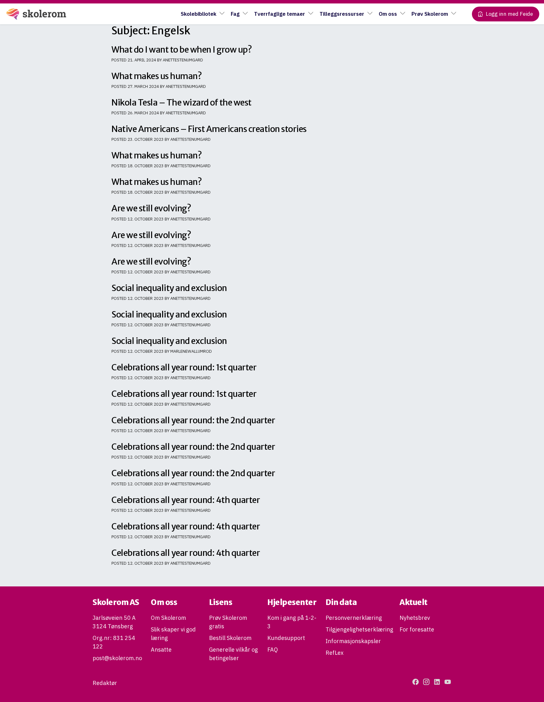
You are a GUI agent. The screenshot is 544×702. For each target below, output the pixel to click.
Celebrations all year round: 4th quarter (185, 499)
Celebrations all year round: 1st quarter (183, 367)
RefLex (334, 652)
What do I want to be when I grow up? (181, 49)
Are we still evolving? (151, 208)
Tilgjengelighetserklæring (359, 629)
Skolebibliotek (198, 13)
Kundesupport (286, 638)
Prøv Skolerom (429, 13)
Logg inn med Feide (509, 13)
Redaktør (105, 683)
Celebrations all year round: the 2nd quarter (193, 420)
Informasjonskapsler (353, 641)
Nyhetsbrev (415, 617)
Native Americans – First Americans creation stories (209, 128)
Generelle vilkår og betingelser (233, 654)
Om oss (388, 13)
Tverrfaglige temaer (279, 13)
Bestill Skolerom (230, 638)
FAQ (272, 649)
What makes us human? (156, 76)
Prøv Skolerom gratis (228, 622)
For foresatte (417, 629)
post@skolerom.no (117, 658)
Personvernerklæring (354, 617)
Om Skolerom (168, 617)
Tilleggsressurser (342, 13)
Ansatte (161, 649)
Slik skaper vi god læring (173, 634)
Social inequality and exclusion (169, 288)
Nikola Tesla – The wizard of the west (181, 102)
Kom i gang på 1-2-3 (291, 622)
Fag (235, 13)
